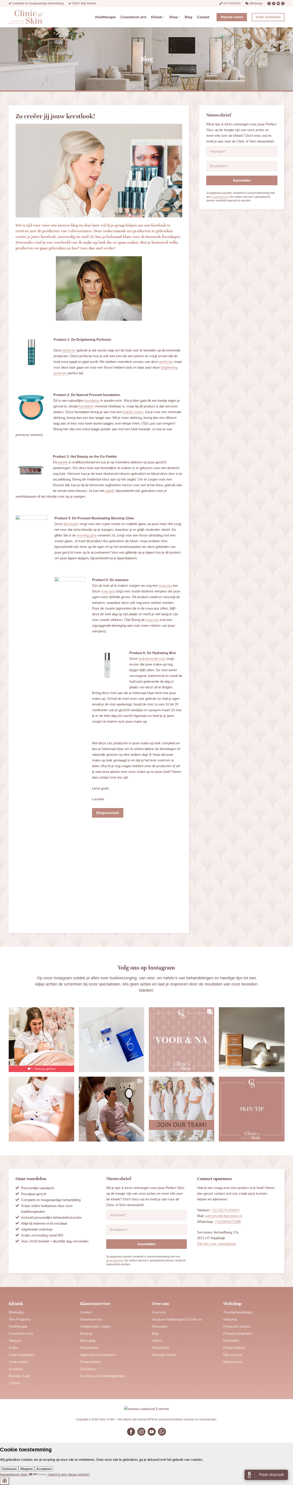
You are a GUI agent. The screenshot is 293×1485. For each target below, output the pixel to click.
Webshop (230, 1319)
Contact (14, 1383)
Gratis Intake (18, 1362)
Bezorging (87, 1340)
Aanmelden (242, 180)
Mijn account (232, 1355)
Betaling (86, 1333)
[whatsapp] (283, 3)
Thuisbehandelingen (238, 1312)
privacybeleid (220, 196)
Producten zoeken (236, 1326)
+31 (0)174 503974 (225, 1210)
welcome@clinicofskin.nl (223, 1216)
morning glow (87, 535)
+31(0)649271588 (227, 1221)
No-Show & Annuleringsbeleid (102, 1376)
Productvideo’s (234, 1348)
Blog (155, 1333)
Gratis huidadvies (22, 1355)
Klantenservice (91, 1319)
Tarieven (15, 1340)
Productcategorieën (237, 1333)
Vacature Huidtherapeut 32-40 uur (177, 1319)
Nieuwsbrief (160, 1348)
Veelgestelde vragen (95, 1326)
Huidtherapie (18, 1326)
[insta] (273, 3)
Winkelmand (232, 1362)
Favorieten (231, 1340)
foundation (92, 400)
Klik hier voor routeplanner (216, 1244)
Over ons (159, 1312)
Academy (16, 1369)
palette (63, 462)
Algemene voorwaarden (98, 1355)
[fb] (269, 3)
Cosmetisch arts (21, 1333)
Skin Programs (20, 1319)
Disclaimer (88, 1369)
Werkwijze (16, 1312)
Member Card (19, 1376)
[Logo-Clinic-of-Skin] (26, 17)
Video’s (157, 1340)
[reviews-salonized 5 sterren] (147, 1409)
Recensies (160, 1326)
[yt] (278, 3)
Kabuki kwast (133, 412)
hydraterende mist (151, 659)
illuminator (71, 524)
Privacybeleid (90, 1362)
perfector (69, 350)
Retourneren (89, 1348)
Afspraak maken (164, 1355)
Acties (13, 1348)
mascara (165, 585)
